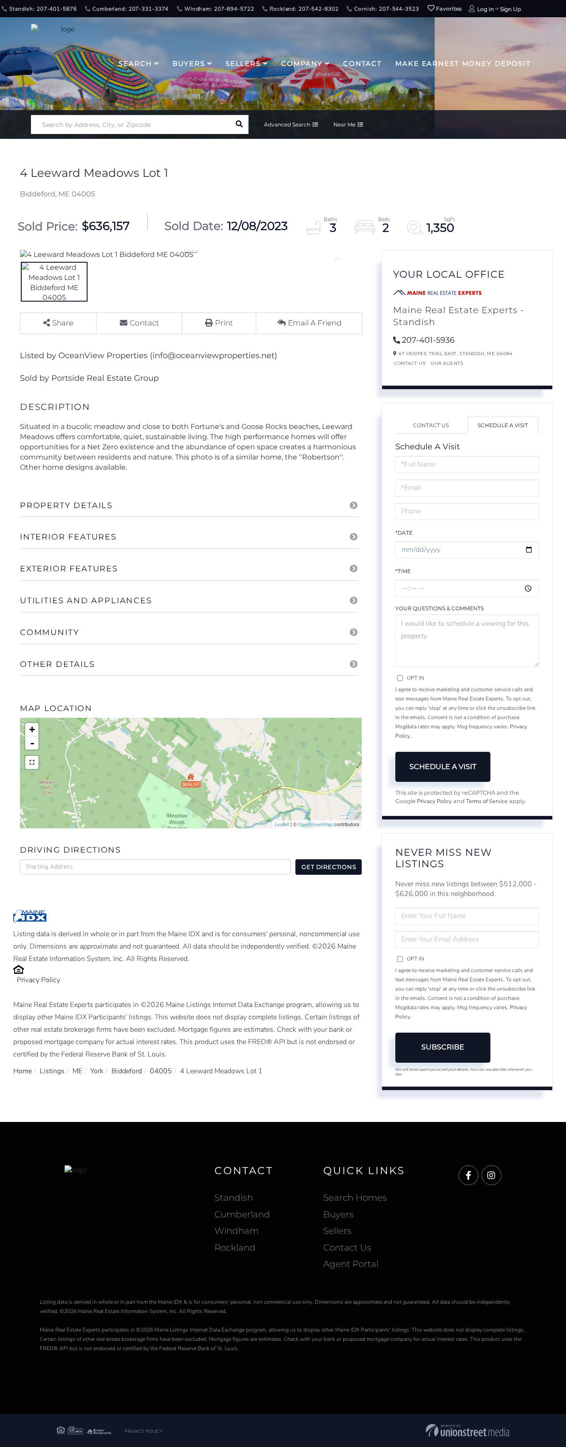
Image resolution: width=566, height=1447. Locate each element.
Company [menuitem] (302, 63)
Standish (233, 1197)
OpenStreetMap (315, 824)
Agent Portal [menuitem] (351, 1264)
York (96, 1071)
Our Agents (447, 363)
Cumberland (242, 1214)
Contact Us (409, 363)
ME (77, 1071)
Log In (485, 9)
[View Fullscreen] (31, 762)
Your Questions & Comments (439, 608)
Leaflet (282, 824)
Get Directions (329, 866)
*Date (404, 532)
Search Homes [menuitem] (355, 1197)
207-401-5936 (428, 340)
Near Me (344, 124)
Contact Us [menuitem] (347, 1247)
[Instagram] (491, 1176)
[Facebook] (468, 1176)
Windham (236, 1230)
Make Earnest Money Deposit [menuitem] (463, 63)
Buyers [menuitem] (188, 63)
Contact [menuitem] (362, 63)
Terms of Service (487, 801)
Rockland (235, 1247)
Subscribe (442, 1047)
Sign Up (510, 9)
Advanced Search (287, 124)
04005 (161, 1071)
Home (22, 1071)
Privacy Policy (38, 980)
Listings (52, 1071)
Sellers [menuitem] (243, 63)
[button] (239, 124)
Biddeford (126, 1071)
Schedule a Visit (503, 425)
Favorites (448, 8)
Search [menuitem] (135, 63)
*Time (403, 571)
